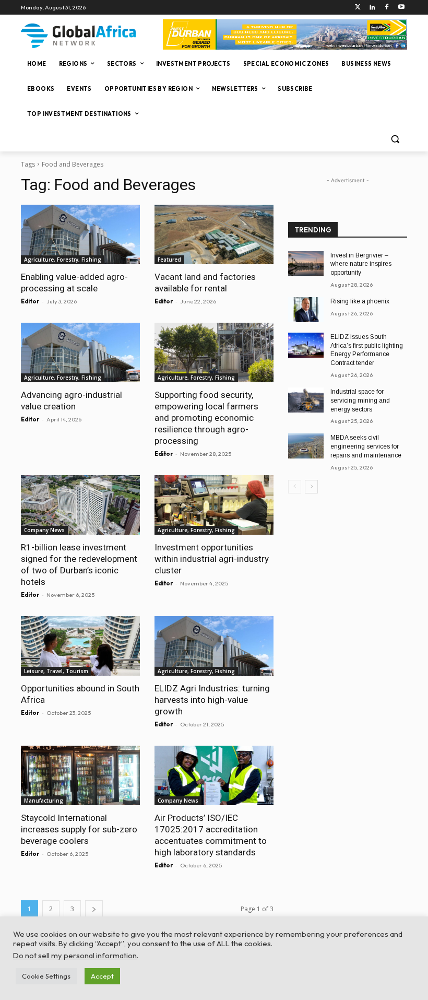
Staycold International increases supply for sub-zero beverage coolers (79, 829)
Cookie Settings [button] (46, 976)
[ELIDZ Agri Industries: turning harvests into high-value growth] (214, 646)
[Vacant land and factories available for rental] (214, 234)
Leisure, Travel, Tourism (56, 671)
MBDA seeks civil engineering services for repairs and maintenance (365, 446)
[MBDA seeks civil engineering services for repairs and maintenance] (306, 445)
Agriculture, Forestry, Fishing (62, 259)
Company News (44, 530)
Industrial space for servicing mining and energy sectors (360, 400)
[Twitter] (358, 8)
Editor (30, 301)
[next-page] (94, 908)
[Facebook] (387, 8)
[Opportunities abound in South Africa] (80, 646)
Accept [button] (102, 976)
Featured (169, 259)
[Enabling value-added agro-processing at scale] (80, 234)
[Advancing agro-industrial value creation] (80, 352)
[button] (395, 139)
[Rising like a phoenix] (306, 309)
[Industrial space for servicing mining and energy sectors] (306, 400)
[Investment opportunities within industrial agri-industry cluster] (214, 505)
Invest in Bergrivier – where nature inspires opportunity (360, 264)
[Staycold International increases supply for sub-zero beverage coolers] (80, 775)
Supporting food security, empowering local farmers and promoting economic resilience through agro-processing (206, 418)
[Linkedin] (372, 8)
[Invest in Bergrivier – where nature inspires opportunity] (306, 263)
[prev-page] (294, 486)
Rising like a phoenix (359, 301)
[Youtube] (401, 8)
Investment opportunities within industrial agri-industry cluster (211, 558)
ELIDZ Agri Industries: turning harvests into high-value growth (212, 699)
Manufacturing (43, 800)
